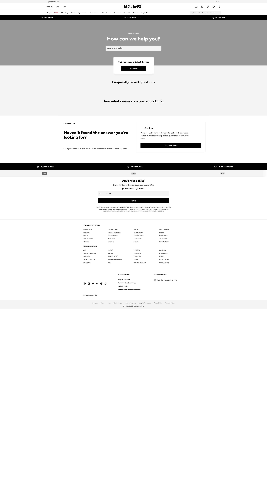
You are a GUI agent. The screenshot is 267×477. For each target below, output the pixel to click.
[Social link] (84, 283)
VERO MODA (87, 262)
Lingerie (161, 232)
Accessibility (158, 303)
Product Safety (170, 303)
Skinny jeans (86, 232)
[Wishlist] (213, 6)
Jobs (109, 303)
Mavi (109, 262)
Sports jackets (87, 229)
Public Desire (163, 253)
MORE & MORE (164, 259)
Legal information (145, 303)
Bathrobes (86, 242)
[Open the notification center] (208, 6)
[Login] (202, 6)
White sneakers (164, 229)
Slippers (85, 236)
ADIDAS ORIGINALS (140, 262)
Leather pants (112, 229)
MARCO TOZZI (112, 256)
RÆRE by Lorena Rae (89, 253)
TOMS (136, 259)
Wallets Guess (112, 236)
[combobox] (133, 48)
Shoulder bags (163, 242)
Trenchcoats (163, 239)
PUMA (161, 256)
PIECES (110, 253)
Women (49, 7)
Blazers (136, 229)
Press (102, 303)
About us (95, 303)
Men (57, 7)
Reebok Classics (164, 262)
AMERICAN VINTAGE (89, 259)
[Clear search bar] (219, 13)
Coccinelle (162, 250)
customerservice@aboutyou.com (113, 211)
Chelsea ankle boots (114, 232)
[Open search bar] (191, 13)
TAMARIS (137, 250)
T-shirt (136, 242)
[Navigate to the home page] (94, 275)
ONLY (84, 250)
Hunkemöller (86, 256)
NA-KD (110, 250)
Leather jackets (88, 239)
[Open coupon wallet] (196, 6)
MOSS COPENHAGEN (115, 259)
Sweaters (111, 242)
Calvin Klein (137, 256)
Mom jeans (111, 239)
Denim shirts (163, 236)
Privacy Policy (103, 209)
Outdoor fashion (139, 236)
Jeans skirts (137, 239)
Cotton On (137, 253)
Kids (64, 7)
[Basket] (219, 6)
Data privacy (118, 303)
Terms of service (130, 303)
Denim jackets (138, 232)
